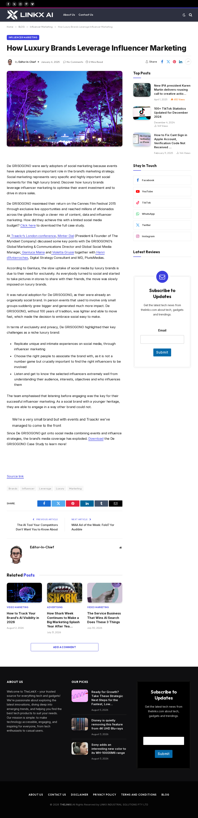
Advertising (55, 607)
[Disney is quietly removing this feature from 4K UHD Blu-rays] (80, 724)
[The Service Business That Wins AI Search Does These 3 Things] (104, 592)
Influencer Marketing (23, 37)
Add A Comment (64, 647)
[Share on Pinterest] (174, 62)
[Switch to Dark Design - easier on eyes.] (184, 14)
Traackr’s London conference (33, 236)
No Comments (75, 61)
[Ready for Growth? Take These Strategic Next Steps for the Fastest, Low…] (80, 695)
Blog (165, 794)
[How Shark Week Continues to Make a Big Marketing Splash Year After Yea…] (64, 592)
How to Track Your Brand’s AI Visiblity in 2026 (23, 617)
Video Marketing (17, 607)
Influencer (28, 488)
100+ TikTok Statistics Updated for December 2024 (171, 112)
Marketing (75, 488)
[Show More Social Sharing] (188, 62)
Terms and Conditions (139, 794)
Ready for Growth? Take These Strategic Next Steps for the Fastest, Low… (107, 698)
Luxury (60, 488)
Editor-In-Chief (27, 61)
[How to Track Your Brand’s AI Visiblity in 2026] (24, 592)
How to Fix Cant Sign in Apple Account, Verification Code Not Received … (170, 141)
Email (162, 330)
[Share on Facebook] (162, 62)
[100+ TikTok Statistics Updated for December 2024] (142, 112)
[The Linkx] (30, 15)
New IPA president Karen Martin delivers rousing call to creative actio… (172, 89)
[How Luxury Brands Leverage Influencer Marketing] (64, 109)
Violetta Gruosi (62, 252)
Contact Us (86, 14)
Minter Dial (65, 236)
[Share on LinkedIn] (180, 62)
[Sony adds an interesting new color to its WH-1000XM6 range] (80, 748)
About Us (69, 14)
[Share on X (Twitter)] (168, 62)
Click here (28, 225)
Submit (162, 352)
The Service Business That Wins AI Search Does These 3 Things (104, 617)
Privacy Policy (104, 794)
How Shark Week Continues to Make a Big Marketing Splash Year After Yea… (63, 619)
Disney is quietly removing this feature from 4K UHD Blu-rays (107, 724)
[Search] (190, 14)
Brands (13, 488)
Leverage (45, 488)
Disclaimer (79, 794)
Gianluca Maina (33, 252)
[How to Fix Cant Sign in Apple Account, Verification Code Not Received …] (142, 139)
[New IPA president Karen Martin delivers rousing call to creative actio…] (142, 89)
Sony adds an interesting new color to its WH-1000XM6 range (108, 749)
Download (95, 439)
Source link (15, 476)
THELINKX (66, 804)
